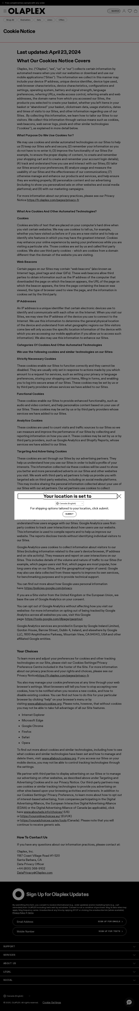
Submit (69, 514)
